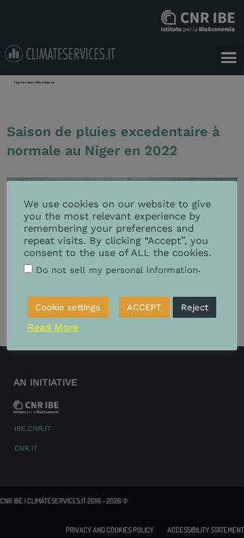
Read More (53, 327)
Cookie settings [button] (67, 307)
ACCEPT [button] (144, 307)
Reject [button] (194, 307)
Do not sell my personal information (117, 270)
